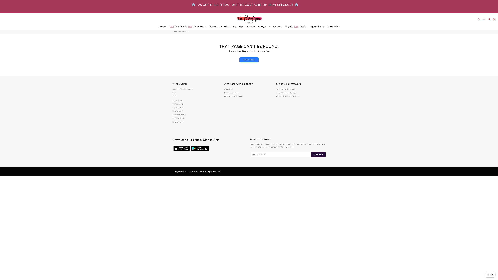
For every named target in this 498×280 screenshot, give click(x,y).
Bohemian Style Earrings (285, 89)
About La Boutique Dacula (182, 89)
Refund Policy (177, 111)
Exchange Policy (178, 114)
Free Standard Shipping (233, 96)
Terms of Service (179, 118)
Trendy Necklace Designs (286, 93)
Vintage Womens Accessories (288, 96)
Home (174, 31)
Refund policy (177, 122)
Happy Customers (231, 93)
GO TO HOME (248, 59)
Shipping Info (177, 107)
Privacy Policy (177, 103)
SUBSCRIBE (318, 154)
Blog (174, 93)
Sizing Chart (177, 100)
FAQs (174, 96)
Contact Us (228, 89)
